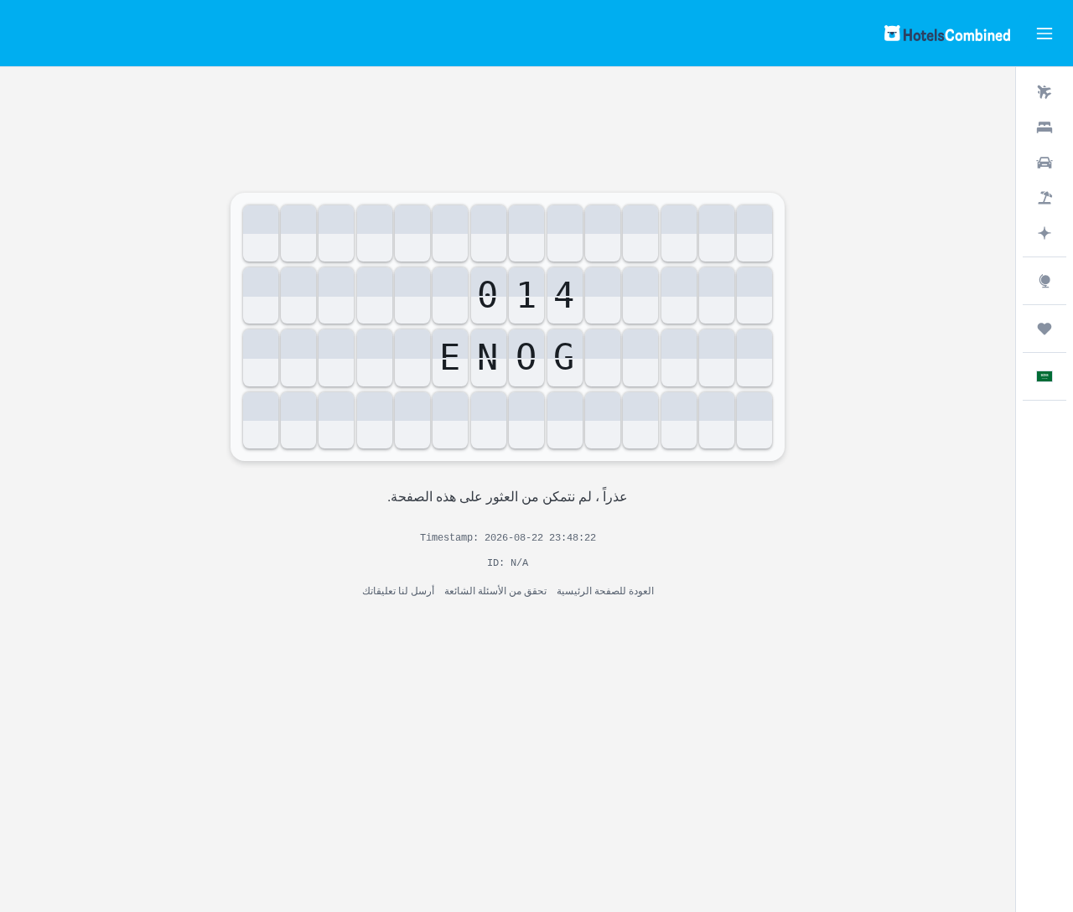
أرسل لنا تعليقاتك (398, 590)
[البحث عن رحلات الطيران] (1044, 92)
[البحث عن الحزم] (1044, 198)
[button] (1044, 33)
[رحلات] (1044, 328)
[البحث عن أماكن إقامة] (1044, 127)
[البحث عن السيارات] (1044, 162)
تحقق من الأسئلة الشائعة (495, 590)
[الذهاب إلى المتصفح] (1044, 281)
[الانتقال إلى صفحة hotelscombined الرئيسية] (947, 33)
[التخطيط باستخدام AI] (1044, 233)
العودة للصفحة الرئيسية (605, 590)
